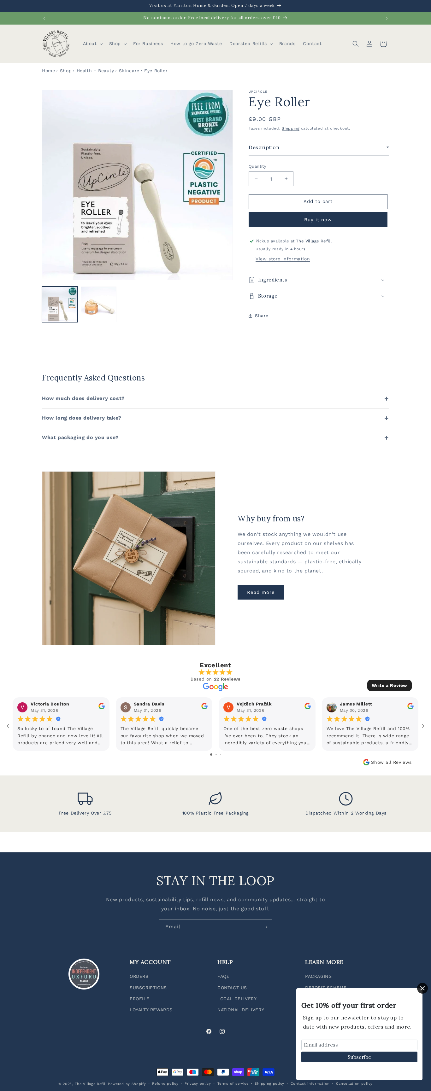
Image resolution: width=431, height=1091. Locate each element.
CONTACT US (232, 987)
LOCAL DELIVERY (237, 998)
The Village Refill (91, 1084)
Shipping (290, 128)
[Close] (422, 988)
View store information (283, 258)
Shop (66, 70)
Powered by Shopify (127, 1084)
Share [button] (262, 315)
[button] (92, 43)
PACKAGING (318, 976)
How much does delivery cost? (83, 398)
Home (48, 70)
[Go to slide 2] (216, 754)
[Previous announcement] (44, 18)
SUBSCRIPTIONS (148, 987)
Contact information (310, 1084)
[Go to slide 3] (220, 754)
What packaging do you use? (80, 437)
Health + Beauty (95, 70)
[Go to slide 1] (211, 754)
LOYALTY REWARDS (151, 1009)
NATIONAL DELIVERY (240, 1009)
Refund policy (165, 1084)
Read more (261, 592)
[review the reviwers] (101, 707)
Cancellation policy (354, 1084)
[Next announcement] (387, 18)
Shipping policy (269, 1084)
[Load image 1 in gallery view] (60, 304)
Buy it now (318, 220)
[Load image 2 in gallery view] (98, 304)
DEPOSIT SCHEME (325, 987)
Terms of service (233, 1084)
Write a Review (389, 685)
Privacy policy (198, 1084)
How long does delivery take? (81, 418)
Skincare (129, 70)
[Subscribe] (265, 927)
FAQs (223, 976)
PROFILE (139, 998)
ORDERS (139, 976)
